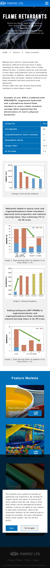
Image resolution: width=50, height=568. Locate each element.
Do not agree (30, 528)
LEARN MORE (36, 413)
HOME (5, 52)
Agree (11, 528)
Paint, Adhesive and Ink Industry (23, 408)
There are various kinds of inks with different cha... (17, 412)
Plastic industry (15, 447)
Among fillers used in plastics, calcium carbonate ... (16, 452)
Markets (16, 52)
